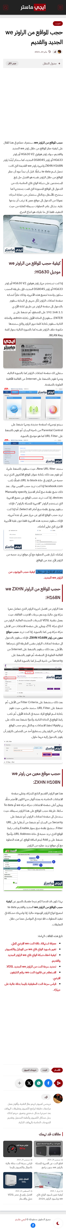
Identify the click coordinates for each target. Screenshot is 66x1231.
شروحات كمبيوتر (30, 1070)
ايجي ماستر (20, 1219)
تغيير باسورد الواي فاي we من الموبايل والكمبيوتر (30, 949)
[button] (48, 1083)
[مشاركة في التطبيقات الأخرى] (20, 1083)
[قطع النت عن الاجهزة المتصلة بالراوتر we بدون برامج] (48, 1149)
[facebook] (33, 1225)
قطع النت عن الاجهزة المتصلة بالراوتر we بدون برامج (49, 1165)
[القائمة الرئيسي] (60, 7)
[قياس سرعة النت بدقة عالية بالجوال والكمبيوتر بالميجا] (17, 1149)
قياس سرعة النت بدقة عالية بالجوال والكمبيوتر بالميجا (19, 1165)
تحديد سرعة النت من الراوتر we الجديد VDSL (31, 966)
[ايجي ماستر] (33, 7)
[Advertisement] (33, 107)
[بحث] (5, 7)
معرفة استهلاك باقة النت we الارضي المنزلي (34, 943)
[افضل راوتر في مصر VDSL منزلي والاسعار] (17, 1180)
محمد (55, 51)
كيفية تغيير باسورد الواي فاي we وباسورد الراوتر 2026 (50, 1197)
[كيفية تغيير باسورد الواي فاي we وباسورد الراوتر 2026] (48, 1180)
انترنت (57, 23)
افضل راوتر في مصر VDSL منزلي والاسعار (20, 1197)
